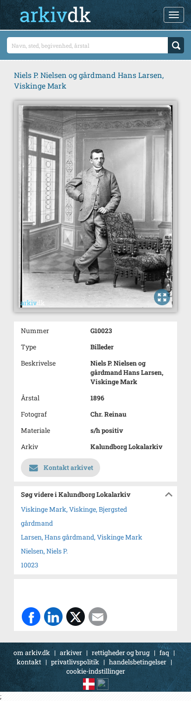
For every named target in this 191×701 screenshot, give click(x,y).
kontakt (29, 661)
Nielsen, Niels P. (44, 551)
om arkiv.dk (31, 652)
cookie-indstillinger (95, 671)
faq (164, 652)
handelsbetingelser (137, 661)
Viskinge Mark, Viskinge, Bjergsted (74, 509)
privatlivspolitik (75, 661)
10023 (29, 564)
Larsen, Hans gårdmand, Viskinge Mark (81, 537)
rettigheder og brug (121, 652)
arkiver (71, 652)
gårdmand (37, 523)
